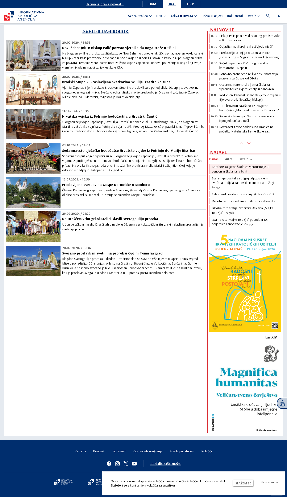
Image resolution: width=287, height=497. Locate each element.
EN (278, 16)
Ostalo (251, 16)
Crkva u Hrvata (182, 16)
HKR (190, 3)
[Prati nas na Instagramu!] (117, 463)
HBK (159, 16)
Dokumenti (235, 16)
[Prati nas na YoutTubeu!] (134, 463)
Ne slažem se (270, 482)
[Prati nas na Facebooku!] (109, 463)
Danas (214, 159)
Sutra (228, 159)
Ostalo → (245, 159)
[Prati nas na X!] (125, 463)
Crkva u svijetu (212, 16)
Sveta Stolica (138, 16)
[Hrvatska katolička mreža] (63, 482)
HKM (152, 3)
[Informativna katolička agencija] (100, 482)
